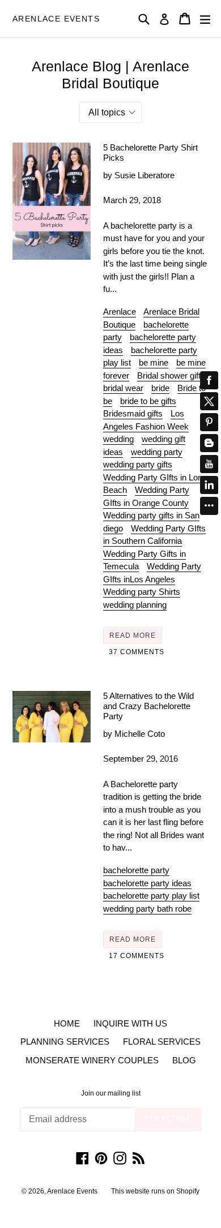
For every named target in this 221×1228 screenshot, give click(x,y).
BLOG (184, 1060)
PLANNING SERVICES (64, 1041)
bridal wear (123, 388)
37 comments (136, 652)
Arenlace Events (56, 18)
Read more (132, 635)
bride (160, 388)
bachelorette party (136, 870)
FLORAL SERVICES (162, 1041)
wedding (118, 439)
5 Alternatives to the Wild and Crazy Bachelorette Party (148, 706)
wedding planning (135, 604)
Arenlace (119, 311)
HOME (67, 1023)
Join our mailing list (111, 1093)
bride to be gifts (148, 401)
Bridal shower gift (169, 375)
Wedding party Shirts (141, 591)
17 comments (136, 956)
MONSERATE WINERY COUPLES (92, 1060)
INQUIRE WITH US (130, 1023)
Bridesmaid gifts (133, 413)
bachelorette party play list (151, 895)
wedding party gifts (137, 464)
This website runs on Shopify (155, 1191)
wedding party (156, 452)
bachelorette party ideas (147, 883)
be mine (153, 362)
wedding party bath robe (147, 908)
